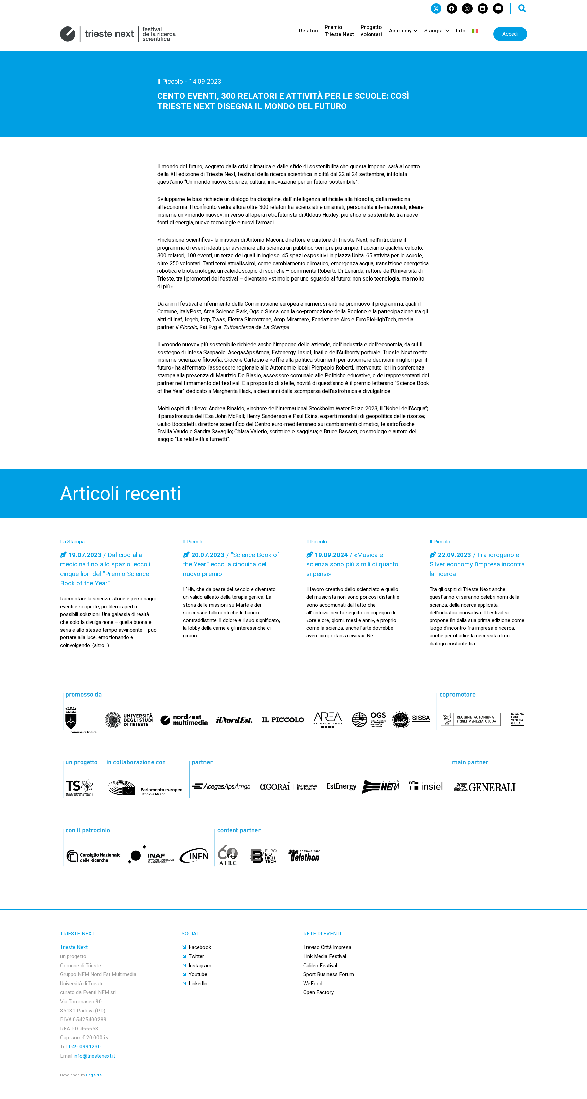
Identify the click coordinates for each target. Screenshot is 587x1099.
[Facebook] (452, 8)
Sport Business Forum (328, 974)
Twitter (196, 956)
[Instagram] (467, 8)
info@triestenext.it (94, 1056)
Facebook (200, 947)
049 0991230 (85, 1047)
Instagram (200, 965)
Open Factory (318, 992)
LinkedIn (198, 983)
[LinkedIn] (483, 8)
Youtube (198, 974)
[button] (522, 8)
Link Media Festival (324, 956)
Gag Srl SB (95, 1075)
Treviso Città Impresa (327, 947)
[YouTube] (498, 8)
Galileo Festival (320, 965)
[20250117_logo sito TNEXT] (118, 34)
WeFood (312, 983)
